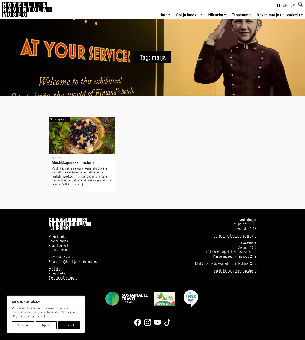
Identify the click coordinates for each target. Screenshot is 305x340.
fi (278, 5)
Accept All (69, 325)
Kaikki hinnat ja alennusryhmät (235, 271)
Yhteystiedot (57, 273)
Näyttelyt (215, 15)
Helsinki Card (247, 263)
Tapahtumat (242, 15)
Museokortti (226, 263)
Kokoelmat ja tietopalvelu (278, 15)
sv (292, 5)
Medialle (54, 269)
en (285, 5)
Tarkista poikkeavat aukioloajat (235, 236)
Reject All (46, 325)
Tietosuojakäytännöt (63, 278)
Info (164, 15)
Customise (23, 325)
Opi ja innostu (188, 15)
